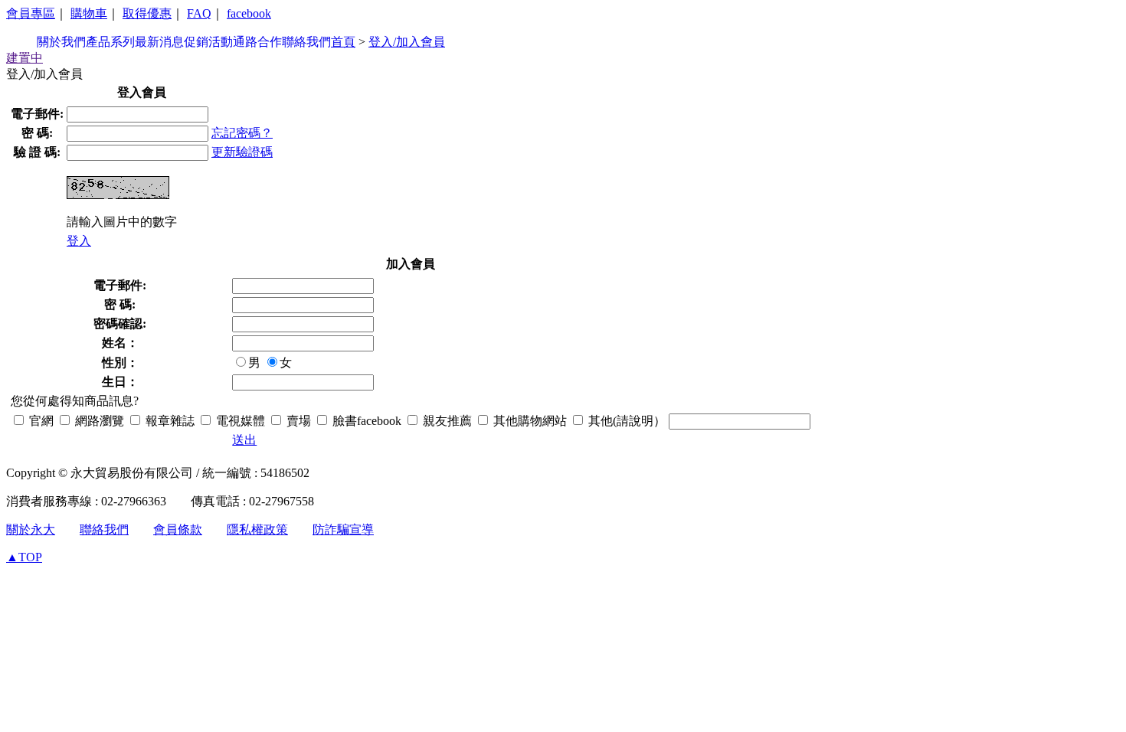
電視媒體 (239, 420)
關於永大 (30, 529)
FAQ (199, 13)
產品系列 (110, 41)
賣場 (297, 420)
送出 (244, 439)
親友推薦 (446, 420)
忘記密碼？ (242, 132)
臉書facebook (365, 420)
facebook (249, 13)
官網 (40, 420)
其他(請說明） (625, 420)
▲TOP (24, 557)
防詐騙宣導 (343, 529)
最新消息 (159, 41)
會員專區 (30, 13)
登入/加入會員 (406, 41)
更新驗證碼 (242, 151)
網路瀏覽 (98, 420)
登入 (79, 240)
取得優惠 (147, 13)
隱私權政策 (257, 529)
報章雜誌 (168, 420)
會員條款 (177, 529)
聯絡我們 (306, 41)
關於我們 (61, 41)
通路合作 (257, 41)
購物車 (88, 13)
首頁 (343, 41)
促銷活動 (208, 41)
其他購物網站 (528, 420)
